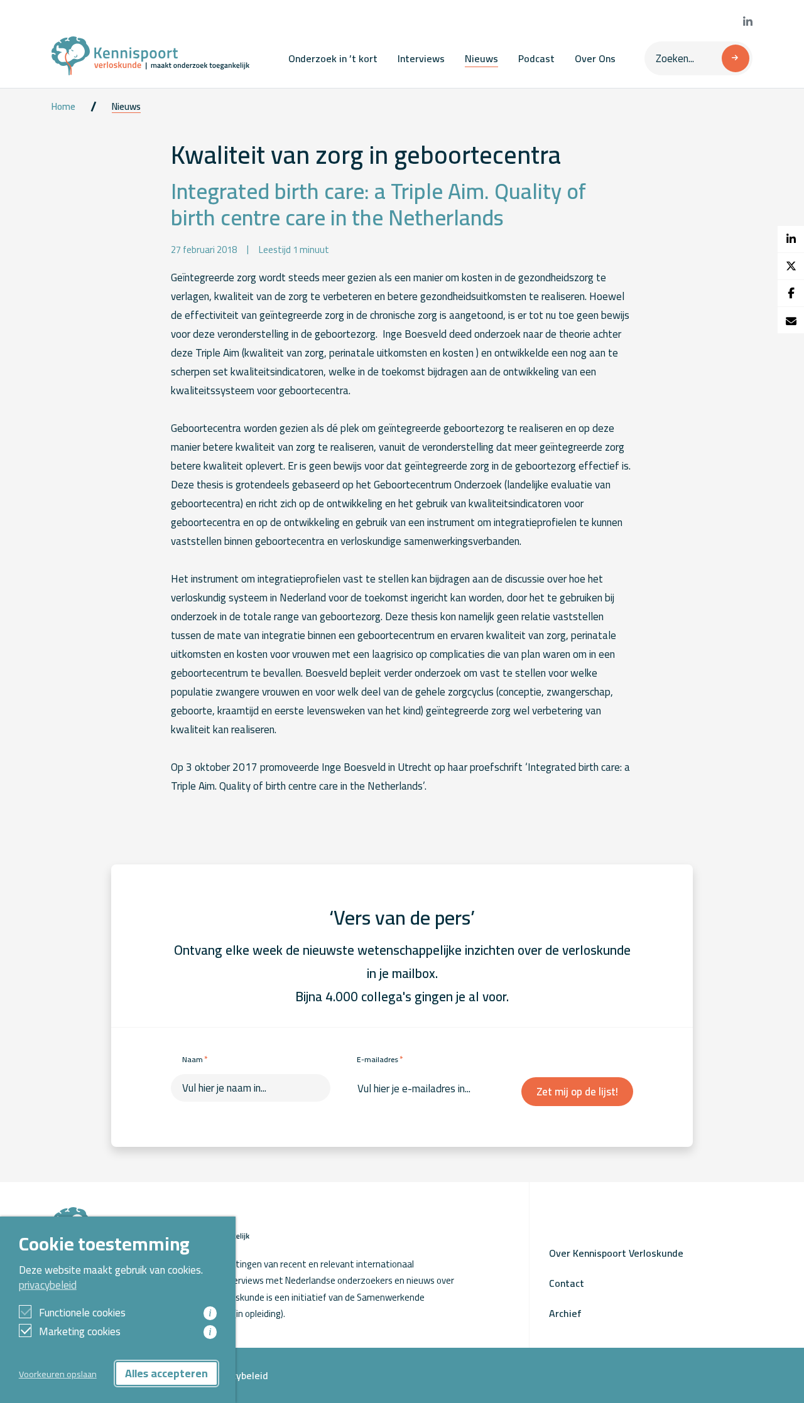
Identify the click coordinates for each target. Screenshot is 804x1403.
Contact (566, 1283)
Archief (565, 1313)
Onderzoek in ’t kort (333, 58)
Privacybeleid (238, 1375)
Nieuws (481, 58)
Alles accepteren (166, 1373)
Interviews (421, 58)
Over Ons (595, 58)
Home (63, 107)
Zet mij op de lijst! (577, 1092)
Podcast (536, 58)
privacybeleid (48, 1285)
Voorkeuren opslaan (58, 1374)
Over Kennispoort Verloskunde (616, 1253)
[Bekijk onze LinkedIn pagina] (747, 22)
